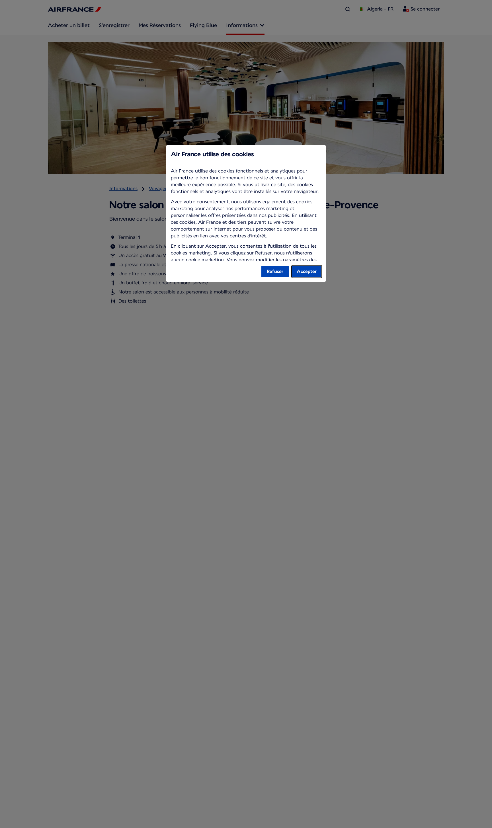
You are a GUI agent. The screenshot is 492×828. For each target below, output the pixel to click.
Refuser (275, 271)
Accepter (307, 271)
